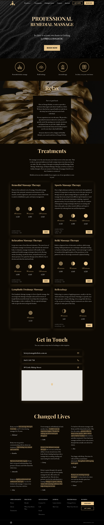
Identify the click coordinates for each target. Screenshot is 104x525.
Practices (27, 3)
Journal (67, 3)
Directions (42, 514)
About (12, 507)
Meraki (26, 503)
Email (40, 510)
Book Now (89, 3)
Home (12, 503)
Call (40, 507)
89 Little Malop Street (32, 367)
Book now (52, 48)
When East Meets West (29, 508)
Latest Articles (57, 503)
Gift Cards (77, 3)
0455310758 (29, 360)
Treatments (38, 3)
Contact (59, 3)
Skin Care (55, 507)
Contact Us (42, 503)
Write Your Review (72, 507)
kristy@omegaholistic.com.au (35, 353)
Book (46, 232)
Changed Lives (49, 3)
